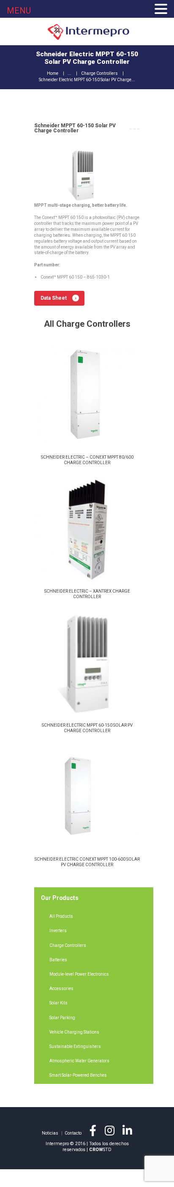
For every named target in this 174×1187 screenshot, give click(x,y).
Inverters (58, 930)
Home (52, 73)
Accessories (61, 988)
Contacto (73, 1133)
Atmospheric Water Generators (79, 1060)
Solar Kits (58, 1003)
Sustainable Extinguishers (75, 1046)
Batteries (58, 959)
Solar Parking (62, 1017)
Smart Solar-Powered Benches (78, 1075)
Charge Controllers (99, 73)
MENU (19, 10)
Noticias (50, 1133)
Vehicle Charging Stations (74, 1032)
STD (100, 1149)
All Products (61, 916)
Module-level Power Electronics (79, 974)
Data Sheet (54, 298)
